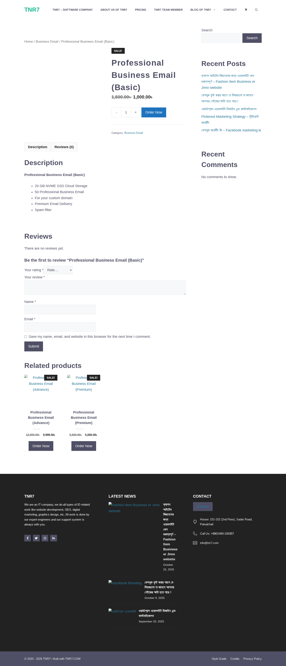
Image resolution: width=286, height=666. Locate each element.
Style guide (219, 658)
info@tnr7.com (209, 543)
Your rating (33, 270)
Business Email (47, 41)
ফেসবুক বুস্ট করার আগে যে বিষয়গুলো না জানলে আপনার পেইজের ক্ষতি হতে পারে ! (159, 587)
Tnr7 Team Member (168, 9)
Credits (235, 658)
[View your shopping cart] (246, 10)
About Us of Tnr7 (113, 9)
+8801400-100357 (222, 533)
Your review (34, 277)
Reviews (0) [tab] (64, 147)
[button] (256, 10)
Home (28, 41)
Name (30, 302)
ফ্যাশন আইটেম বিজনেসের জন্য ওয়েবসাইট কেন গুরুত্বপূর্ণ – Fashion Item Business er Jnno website (228, 82)
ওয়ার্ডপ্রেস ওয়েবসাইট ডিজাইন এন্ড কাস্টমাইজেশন (228, 109)
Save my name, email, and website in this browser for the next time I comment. (90, 337)
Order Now (153, 112)
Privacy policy (252, 658)
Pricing (140, 9)
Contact (230, 9)
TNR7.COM (73, 658)
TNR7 (32, 9)
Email (29, 319)
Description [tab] (37, 147)
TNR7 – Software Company (73, 9)
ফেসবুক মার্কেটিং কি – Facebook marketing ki (231, 130)
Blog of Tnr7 (200, 9)
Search (206, 30)
